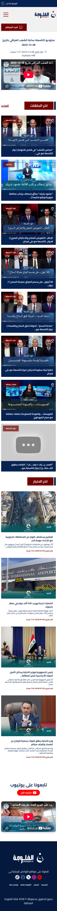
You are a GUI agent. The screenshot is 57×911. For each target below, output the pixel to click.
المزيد (5, 106)
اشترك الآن (26, 792)
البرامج (36, 885)
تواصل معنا (13, 885)
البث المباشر (11, 27)
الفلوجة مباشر (25, 885)
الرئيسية (44, 885)
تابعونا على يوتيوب (28, 784)
